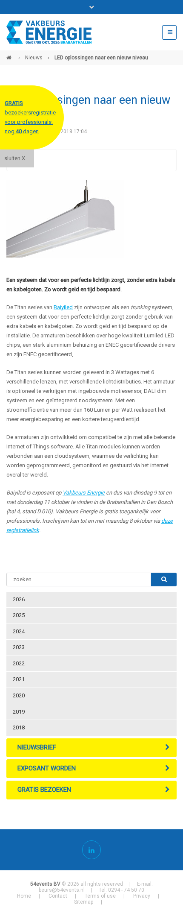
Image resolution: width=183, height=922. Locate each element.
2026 (19, 599)
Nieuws (34, 58)
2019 (19, 711)
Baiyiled (63, 307)
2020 (19, 695)
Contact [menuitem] (58, 896)
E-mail (89, 160)
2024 (19, 631)
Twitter (55, 160)
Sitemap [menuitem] (83, 902)
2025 (19, 615)
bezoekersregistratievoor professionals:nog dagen (30, 117)
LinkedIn (72, 160)
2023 (19, 647)
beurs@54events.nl (62, 890)
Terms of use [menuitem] (100, 896)
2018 (19, 727)
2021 (19, 679)
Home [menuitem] (24, 896)
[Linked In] (91, 849)
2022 (19, 663)
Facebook (38, 160)
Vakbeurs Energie (84, 492)
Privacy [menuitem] (141, 896)
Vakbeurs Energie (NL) (9, 54)
